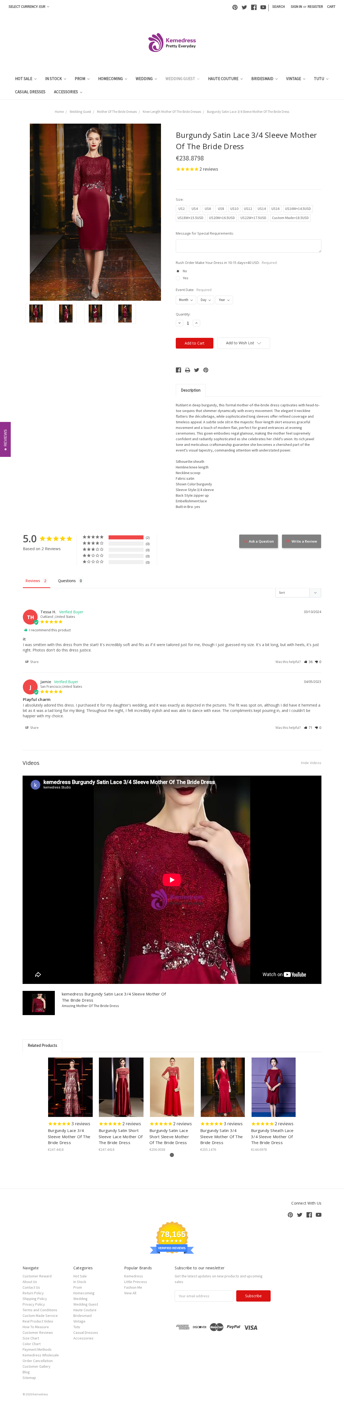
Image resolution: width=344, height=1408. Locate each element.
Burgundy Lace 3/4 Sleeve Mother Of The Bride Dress (69, 1136)
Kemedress (133, 1276)
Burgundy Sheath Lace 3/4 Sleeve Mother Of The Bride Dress (272, 1136)
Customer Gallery (37, 1366)
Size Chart (31, 1338)
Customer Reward (37, 1276)
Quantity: (183, 314)
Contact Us (31, 1287)
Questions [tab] (67, 580)
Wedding (144, 78)
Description (190, 390)
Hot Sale (24, 78)
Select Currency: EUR (27, 6)
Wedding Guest (181, 78)
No (185, 270)
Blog (26, 1372)
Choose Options (70, 1092)
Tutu (319, 78)
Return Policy (33, 1293)
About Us (30, 1281)
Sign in (296, 6)
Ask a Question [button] (261, 541)
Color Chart (32, 1343)
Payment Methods (37, 1349)
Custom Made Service (40, 1315)
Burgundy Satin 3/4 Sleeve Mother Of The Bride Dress (221, 1136)
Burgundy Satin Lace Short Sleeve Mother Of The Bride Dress (169, 1136)
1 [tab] (172, 1155)
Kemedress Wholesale (41, 1355)
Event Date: (194, 289)
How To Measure (36, 1326)
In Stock (54, 78)
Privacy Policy (34, 1304)
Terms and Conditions (40, 1309)
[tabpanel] (70, 1105)
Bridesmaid (262, 78)
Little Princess (135, 1281)
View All (130, 1293)
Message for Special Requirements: (205, 233)
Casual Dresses (30, 91)
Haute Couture (223, 78)
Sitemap (29, 1377)
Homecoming (111, 78)
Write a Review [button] (304, 541)
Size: (180, 199)
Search (278, 6)
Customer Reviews (38, 1332)
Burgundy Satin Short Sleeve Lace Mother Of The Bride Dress (120, 1136)
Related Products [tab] (42, 1045)
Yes (185, 277)
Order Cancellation (38, 1360)
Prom (80, 78)
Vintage (294, 78)
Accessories (66, 91)
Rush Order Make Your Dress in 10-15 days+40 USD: (226, 262)
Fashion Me (133, 1287)
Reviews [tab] (33, 580)
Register (315, 6)
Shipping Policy (35, 1298)
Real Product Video (38, 1321)
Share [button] (34, 662)
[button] (308, 662)
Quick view (70, 1082)
